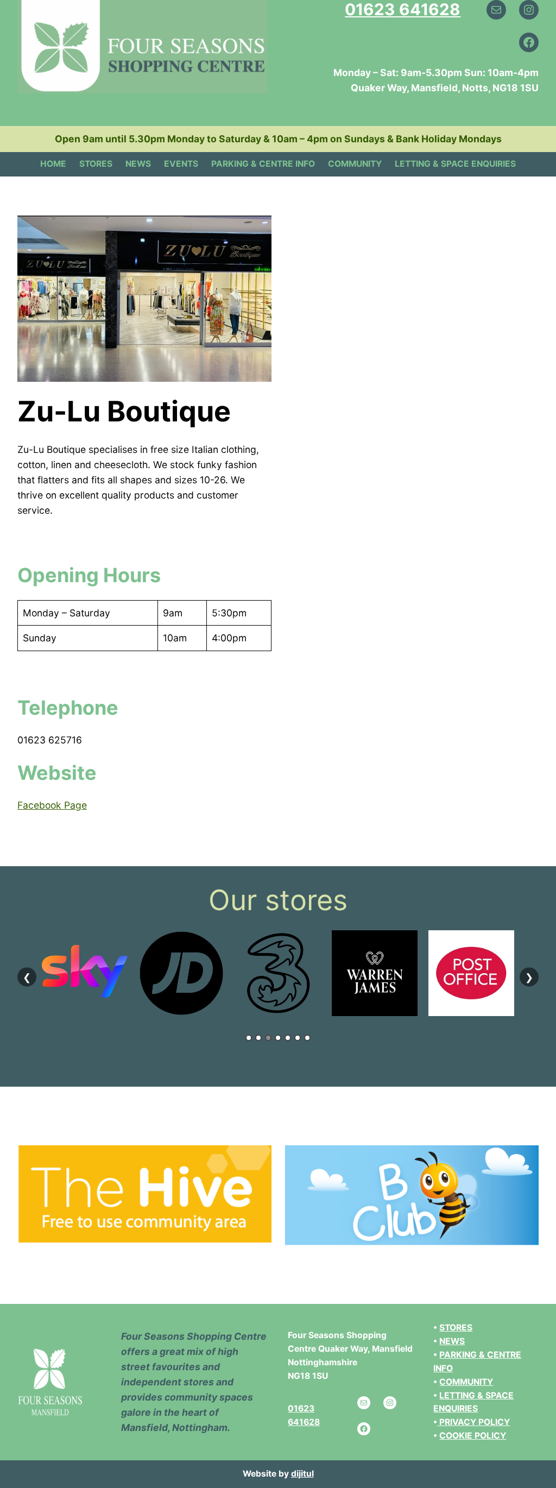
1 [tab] (248, 1038)
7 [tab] (307, 1038)
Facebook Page (52, 805)
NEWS (452, 1341)
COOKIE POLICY (472, 1435)
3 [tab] (268, 1038)
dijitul (302, 1473)
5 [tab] (288, 1038)
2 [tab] (258, 1038)
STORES (455, 1327)
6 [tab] (297, 1038)
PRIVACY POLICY (474, 1422)
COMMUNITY (466, 1382)
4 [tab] (278, 1038)
